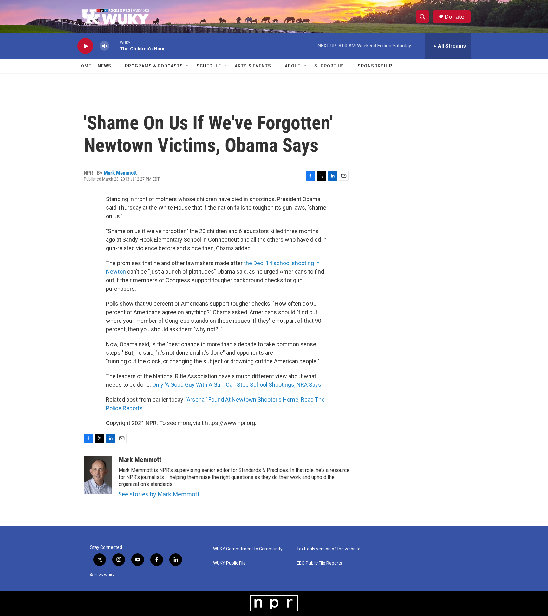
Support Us (329, 65)
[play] (85, 46)
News (104, 65)
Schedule (209, 65)
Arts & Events (253, 65)
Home (84, 65)
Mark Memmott (120, 172)
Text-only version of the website (329, 549)
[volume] (104, 46)
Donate (454, 16)
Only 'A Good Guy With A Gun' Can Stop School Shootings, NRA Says (236, 384)
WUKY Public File (229, 563)
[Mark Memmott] (98, 475)
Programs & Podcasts (154, 65)
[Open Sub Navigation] (116, 65)
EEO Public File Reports (319, 563)
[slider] (114, 45)
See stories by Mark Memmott (159, 494)
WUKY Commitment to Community (248, 549)
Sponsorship (375, 65)
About (293, 65)
